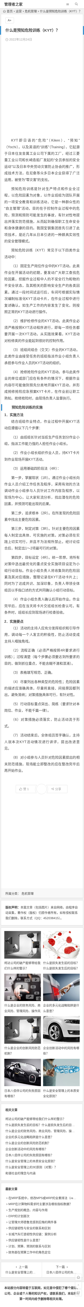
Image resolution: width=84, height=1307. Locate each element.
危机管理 (31, 11)
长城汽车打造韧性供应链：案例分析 (32, 1234)
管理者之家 (13, 4)
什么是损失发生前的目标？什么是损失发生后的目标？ (41, 1125)
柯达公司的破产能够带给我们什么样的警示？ (35, 1119)
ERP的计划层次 (19, 1216)
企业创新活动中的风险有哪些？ (26, 1149)
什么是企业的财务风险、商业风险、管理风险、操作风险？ (22, 1011)
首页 (10, 11)
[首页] (78, 1277)
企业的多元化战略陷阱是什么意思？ (29, 1137)
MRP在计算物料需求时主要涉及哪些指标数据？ (40, 1204)
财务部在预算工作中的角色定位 (29, 1252)
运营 (19, 11)
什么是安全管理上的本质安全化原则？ (31, 1161)
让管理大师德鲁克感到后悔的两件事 (32, 1222)
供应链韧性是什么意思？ (25, 1240)
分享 (58, 789)
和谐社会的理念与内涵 (20, 1173)
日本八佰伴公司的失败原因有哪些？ (29, 1155)
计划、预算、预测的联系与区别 (29, 1246)
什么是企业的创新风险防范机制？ (28, 1143)
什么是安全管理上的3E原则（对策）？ (31, 1167)
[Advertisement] (42, 90)
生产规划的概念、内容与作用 (28, 1210)
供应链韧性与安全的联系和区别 (29, 1228)
